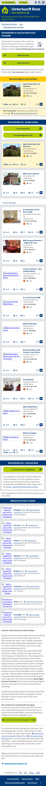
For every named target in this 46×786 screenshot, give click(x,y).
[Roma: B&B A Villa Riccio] (11, 412)
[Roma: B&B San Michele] (11, 329)
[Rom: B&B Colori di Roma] (11, 178)
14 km (30, 443)
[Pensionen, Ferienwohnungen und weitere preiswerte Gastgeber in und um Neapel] (7, 573)
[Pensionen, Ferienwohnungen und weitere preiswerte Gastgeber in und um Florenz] (7, 527)
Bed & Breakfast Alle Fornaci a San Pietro (31, 351)
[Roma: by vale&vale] (11, 384)
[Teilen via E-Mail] (39, 772)
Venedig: (17, 615)
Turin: (16, 602)
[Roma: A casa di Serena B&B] (11, 302)
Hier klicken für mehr (25, 113)
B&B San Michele (30, 324)
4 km (29, 183)
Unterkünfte (8, 2)
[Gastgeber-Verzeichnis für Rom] (5, 10)
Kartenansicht (29, 128)
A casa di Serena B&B (32, 297)
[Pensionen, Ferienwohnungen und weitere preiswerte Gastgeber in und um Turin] (7, 602)
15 (24, 443)
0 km (29, 96)
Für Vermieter (13, 778)
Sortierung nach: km (28, 135)
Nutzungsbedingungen (15, 782)
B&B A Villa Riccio (30, 407)
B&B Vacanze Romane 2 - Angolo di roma (32, 241)
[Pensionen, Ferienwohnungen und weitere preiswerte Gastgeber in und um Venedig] (7, 617)
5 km (29, 416)
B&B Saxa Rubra (29, 433)
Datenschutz (27, 778)
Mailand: (17, 556)
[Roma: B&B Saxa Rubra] (11, 438)
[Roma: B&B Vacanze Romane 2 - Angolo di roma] (11, 246)
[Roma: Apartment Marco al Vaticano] (11, 90)
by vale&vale (28, 379)
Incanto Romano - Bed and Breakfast (32, 270)
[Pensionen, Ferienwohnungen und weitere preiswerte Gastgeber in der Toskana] (7, 588)
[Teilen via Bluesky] (26, 772)
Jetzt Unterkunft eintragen (20, 719)
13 (24, 96)
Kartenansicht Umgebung (27, 469)
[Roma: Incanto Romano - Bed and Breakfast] (11, 275)
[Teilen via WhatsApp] (32, 772)
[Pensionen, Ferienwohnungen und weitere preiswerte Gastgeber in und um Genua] (7, 543)
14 (24, 416)
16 (24, 183)
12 (24, 389)
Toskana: (17, 586)
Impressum (32, 782)
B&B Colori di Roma (31, 173)
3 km (29, 362)
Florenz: (17, 525)
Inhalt (23, 2)
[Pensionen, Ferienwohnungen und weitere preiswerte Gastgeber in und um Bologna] (7, 512)
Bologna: (17, 510)
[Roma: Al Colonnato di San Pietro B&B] (11, 217)
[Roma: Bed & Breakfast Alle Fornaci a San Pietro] (11, 356)
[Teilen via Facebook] (21, 772)
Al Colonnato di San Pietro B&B (31, 210)
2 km (29, 224)
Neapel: (17, 571)
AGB (37, 778)
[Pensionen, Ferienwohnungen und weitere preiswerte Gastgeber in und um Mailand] (7, 558)
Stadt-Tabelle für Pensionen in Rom (22, 486)
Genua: (17, 540)
